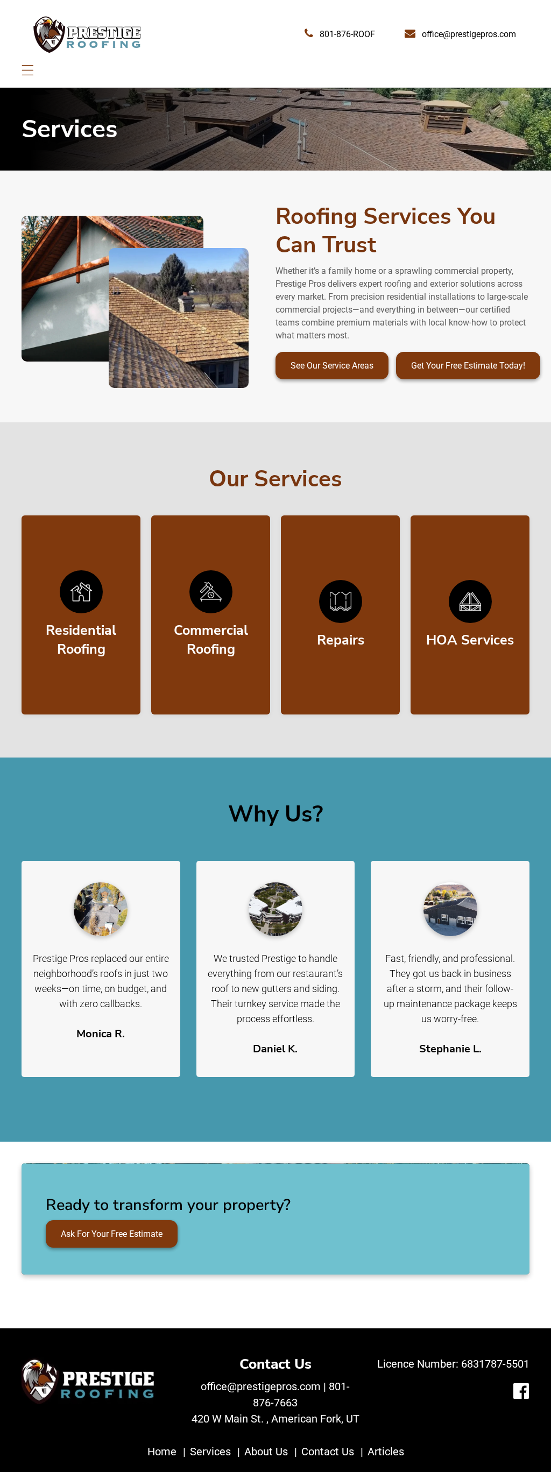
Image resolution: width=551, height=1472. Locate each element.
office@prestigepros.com (468, 34)
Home (161, 1451)
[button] (28, 70)
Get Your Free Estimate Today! (468, 365)
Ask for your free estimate (112, 1234)
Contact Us (327, 1451)
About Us (266, 1451)
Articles (386, 1451)
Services (210, 1451)
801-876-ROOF (346, 34)
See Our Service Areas (332, 365)
